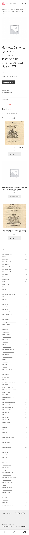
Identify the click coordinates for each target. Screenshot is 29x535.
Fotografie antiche (7, 369)
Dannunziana (6, 327)
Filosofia (5, 364)
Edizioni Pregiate (7, 347)
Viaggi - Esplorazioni (8, 505)
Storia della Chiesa (7, 490)
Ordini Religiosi (6, 442)
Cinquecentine (6, 319)
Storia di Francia (7, 492)
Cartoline (5, 309)
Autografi (5, 289)
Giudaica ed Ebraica (8, 387)
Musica (5, 432)
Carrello (22, 531)
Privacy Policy (5, 526)
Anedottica (6, 264)
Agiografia (5, 259)
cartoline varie (6, 312)
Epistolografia (6, 354)
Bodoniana (5, 307)
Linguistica (6, 412)
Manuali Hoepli (6, 422)
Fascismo (5, 362)
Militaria (5, 427)
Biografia (5, 304)
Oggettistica (6, 439)
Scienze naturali (7, 475)
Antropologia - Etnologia (9, 271)
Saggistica (5, 470)
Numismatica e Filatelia (8, 437)
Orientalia (5, 445)
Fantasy (5, 359)
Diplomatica (6, 332)
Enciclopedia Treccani (8, 352)
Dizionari (5, 339)
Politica (5, 450)
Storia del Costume (7, 487)
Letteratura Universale (8, 409)
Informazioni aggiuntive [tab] (8, 104)
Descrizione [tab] (5, 99)
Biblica (5, 299)
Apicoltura (5, 274)
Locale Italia (6, 417)
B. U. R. (5, 296)
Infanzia (5, 399)
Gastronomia (6, 377)
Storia (4, 485)
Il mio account (5, 532)
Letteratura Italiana (8, 407)
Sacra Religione (7, 465)
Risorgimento (6, 455)
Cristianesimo (6, 324)
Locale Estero (6, 414)
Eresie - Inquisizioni (7, 357)
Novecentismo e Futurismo (9, 435)
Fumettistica (6, 374)
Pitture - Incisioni (7, 447)
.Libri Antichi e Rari (7, 254)
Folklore (5, 367)
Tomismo (5, 500)
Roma (4, 460)
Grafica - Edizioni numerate (9, 389)
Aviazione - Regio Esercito (9, 294)
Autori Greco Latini (7, 291)
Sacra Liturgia (6, 462)
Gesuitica (5, 384)
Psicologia (5, 452)
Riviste (5, 457)
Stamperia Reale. (8, 92)
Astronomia (6, 286)
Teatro (4, 495)
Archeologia (6, 279)
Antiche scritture (7, 266)
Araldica (5, 276)
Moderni (5, 429)
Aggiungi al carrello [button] (14, 154)
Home (4, 9)
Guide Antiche (6, 392)
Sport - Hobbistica (7, 482)
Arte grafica (6, 284)
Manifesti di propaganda (9, 419)
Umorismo (5, 502)
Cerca (14, 532)
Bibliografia (6, 302)
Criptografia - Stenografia (9, 322)
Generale (5, 379)
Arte (4, 281)
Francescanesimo (7, 372)
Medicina (5, 425)
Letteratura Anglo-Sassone (9, 402)
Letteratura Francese (8, 404)
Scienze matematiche (8, 472)
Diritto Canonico (7, 337)
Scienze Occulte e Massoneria (10, 477)
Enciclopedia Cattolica (8, 349)
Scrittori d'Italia (7, 480)
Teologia (5, 497)
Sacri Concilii (6, 467)
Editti (8, 9)
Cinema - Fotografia (8, 317)
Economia (5, 342)
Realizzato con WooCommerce (18, 526)
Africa (4, 256)
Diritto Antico (6, 334)
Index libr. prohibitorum (8, 397)
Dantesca (5, 329)
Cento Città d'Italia (7, 314)
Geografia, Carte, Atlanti (9, 382)
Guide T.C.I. (6, 394)
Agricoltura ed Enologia (8, 261)
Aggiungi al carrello (8, 82)
